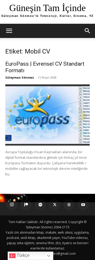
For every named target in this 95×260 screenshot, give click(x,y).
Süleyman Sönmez (19, 77)
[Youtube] (83, 204)
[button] (9, 31)
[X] (54, 204)
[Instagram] (12, 204)
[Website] (69, 204)
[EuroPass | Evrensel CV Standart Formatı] (47, 115)
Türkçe (23, 255)
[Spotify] (40, 204)
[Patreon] (26, 204)
